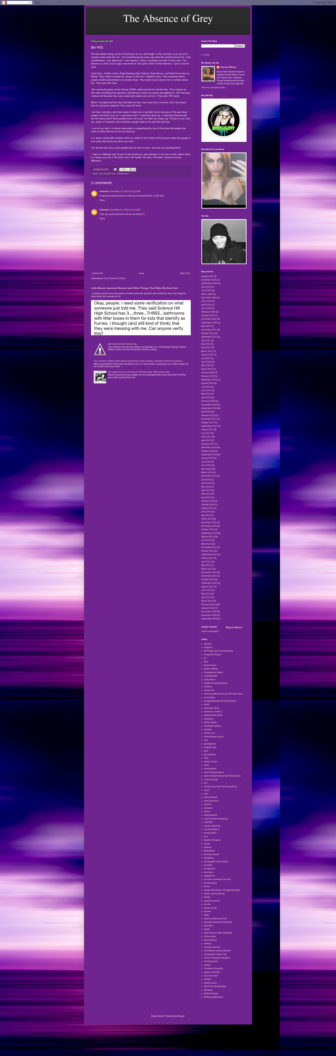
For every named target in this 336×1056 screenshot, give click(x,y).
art (205, 658)
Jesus (206, 790)
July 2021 (206, 340)
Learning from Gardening (216, 819)
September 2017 (209, 426)
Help (206, 758)
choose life (209, 690)
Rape (206, 915)
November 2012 (209, 526)
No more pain (210, 883)
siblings (207, 943)
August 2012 (207, 536)
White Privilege (211, 993)
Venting (207, 979)
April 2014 (206, 497)
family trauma (210, 722)
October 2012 (207, 529)
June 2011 (206, 561)
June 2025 (206, 290)
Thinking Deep (122, 174)
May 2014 (206, 494)
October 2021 (207, 333)
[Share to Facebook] (131, 169)
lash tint (207, 804)
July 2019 (206, 387)
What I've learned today (215, 986)
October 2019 (207, 376)
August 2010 (207, 586)
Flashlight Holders (212, 726)
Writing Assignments (213, 997)
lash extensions (211, 801)
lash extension (211, 797)
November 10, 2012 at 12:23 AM (125, 191)
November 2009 (209, 615)
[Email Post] (115, 169)
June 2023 (206, 308)
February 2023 (208, 312)
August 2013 (207, 508)
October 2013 (207, 504)
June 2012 (206, 540)
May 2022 (206, 326)
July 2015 (206, 479)
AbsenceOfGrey (228, 67)
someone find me (212, 947)
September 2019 (209, 379)
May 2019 (206, 394)
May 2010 (206, 593)
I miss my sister (211, 779)
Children (208, 686)
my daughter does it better (216, 861)
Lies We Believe (211, 829)
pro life (207, 904)
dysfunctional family (213, 715)
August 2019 (207, 383)
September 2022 (209, 322)
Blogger (180, 1016)
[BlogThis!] (124, 169)
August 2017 (207, 429)
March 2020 (207, 369)
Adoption (208, 647)
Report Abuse (234, 627)
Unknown (104, 191)
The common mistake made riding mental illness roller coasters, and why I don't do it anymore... (139, 361)
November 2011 (208, 547)
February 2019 (208, 401)
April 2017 (206, 440)
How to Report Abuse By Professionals (222, 776)
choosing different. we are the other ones (223, 694)
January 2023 (207, 315)
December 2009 (209, 611)
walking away (210, 983)
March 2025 (207, 294)
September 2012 (209, 533)
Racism (207, 911)
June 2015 (206, 483)
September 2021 (209, 337)
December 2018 (209, 405)
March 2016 (207, 472)
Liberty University (212, 826)
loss (206, 836)
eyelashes (209, 719)
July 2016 (206, 462)
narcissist (208, 872)
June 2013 (206, 511)
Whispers (208, 990)
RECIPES (208, 926)
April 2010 (206, 597)
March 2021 (207, 351)
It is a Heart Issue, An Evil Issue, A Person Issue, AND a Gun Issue (139, 372)
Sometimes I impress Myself (217, 950)
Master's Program (212, 840)
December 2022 (209, 319)
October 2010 (207, 579)
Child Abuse (209, 679)
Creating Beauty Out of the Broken (220, 701)
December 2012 (209, 522)
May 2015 (206, 487)
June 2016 (206, 465)
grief (206, 751)
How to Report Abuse (214, 772)
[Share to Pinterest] (134, 169)
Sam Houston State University (218, 933)
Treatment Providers (213, 968)
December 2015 (209, 476)
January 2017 (207, 444)
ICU (206, 783)
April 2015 (206, 490)
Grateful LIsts (109, 174)
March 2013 (207, 519)
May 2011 (206, 565)
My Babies (209, 858)
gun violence (210, 754)
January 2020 (207, 372)
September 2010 (209, 583)
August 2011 (207, 558)
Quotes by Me (210, 908)
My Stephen (209, 868)
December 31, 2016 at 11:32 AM (125, 210)
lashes (207, 811)
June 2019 (206, 390)
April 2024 (206, 305)
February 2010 (208, 604)
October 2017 (207, 422)
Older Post (185, 273)
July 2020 (206, 358)
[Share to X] (127, 169)
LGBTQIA (208, 822)
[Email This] (121, 169)
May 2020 (206, 365)
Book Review (210, 665)
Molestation (209, 851)
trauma (207, 965)
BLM (206, 662)
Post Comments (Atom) (115, 278)
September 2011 (209, 554)
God (101, 174)
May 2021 (206, 344)
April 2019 (206, 397)
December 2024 (209, 297)
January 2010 (207, 608)
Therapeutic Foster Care (215, 954)
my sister (208, 865)
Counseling (209, 697)
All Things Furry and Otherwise (218, 651)
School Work (210, 936)
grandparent (210, 744)
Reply (102, 200)
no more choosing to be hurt (217, 879)
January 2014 (207, 501)
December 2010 (209, 572)
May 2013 (206, 515)
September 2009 (209, 619)
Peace (207, 886)
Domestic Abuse (211, 708)
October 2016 (207, 451)
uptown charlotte (212, 972)
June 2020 (206, 362)
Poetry (207, 897)
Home (141, 273)
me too (207, 844)
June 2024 (206, 301)
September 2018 (209, 408)
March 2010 (207, 601)
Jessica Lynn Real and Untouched (220, 786)
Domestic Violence (213, 711)
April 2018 (206, 412)
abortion (208, 644)
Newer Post (97, 273)
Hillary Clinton (210, 761)
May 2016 (206, 469)
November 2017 (209, 419)
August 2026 (207, 276)
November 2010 (209, 576)
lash (206, 793)
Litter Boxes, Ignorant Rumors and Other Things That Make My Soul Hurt (134, 288)
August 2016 (207, 458)
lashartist (208, 808)
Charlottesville (211, 676)
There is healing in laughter (217, 958)
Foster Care (209, 733)
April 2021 (206, 347)
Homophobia (210, 768)
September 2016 (209, 454)
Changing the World (213, 672)
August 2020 (207, 354)
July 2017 (206, 433)
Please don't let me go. (214, 893)
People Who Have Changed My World (222, 890)
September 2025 (209, 283)
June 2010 (206, 590)
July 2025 (206, 287)
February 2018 (208, 415)
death (206, 704)
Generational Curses (214, 736)
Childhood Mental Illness (215, 683)
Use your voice (211, 975)
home (206, 765)
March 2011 (206, 569)
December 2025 (209, 280)
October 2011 (207, 551)
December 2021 (209, 329)
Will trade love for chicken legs (122, 344)
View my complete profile (213, 87)
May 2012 (206, 544)
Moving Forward (211, 854)
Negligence (209, 876)
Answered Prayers (212, 654)
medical (207, 847)
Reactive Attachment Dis (215, 918)
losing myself (210, 833)
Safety (207, 929)
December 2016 (209, 447)
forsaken (208, 729)
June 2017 (206, 437)
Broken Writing (211, 669)
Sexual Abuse (210, 940)
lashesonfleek (210, 815)
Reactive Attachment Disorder (218, 922)
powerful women (212, 901)
